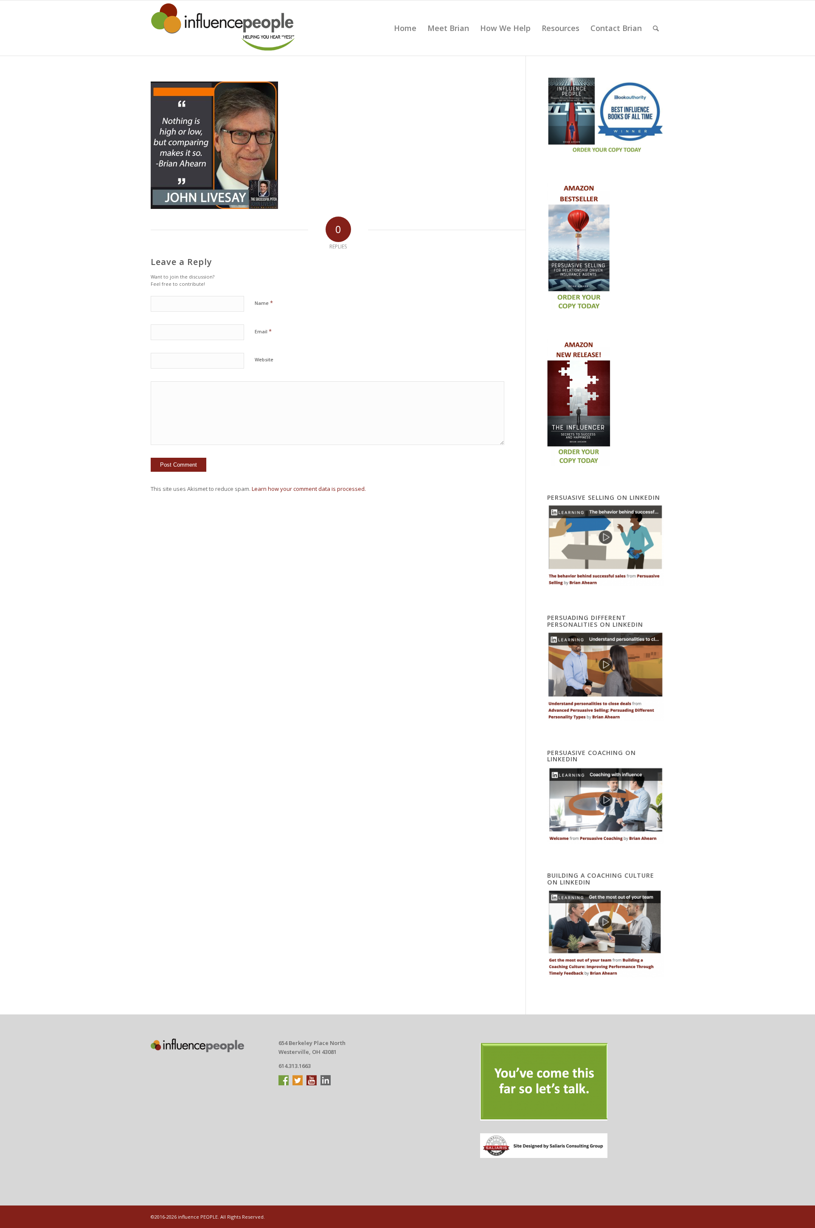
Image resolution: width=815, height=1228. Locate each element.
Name (264, 303)
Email (263, 331)
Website (264, 359)
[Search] (655, 28)
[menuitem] (405, 28)
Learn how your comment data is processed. (309, 489)
